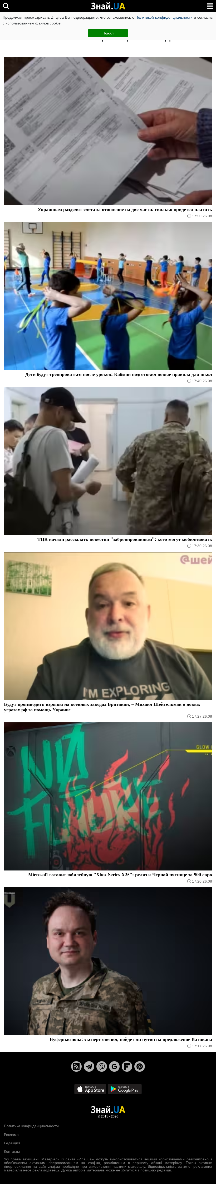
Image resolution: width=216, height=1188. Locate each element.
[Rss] (76, 1066)
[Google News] (114, 1066)
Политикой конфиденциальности (164, 17)
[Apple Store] (90, 1089)
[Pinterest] (139, 1066)
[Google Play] (124, 1089)
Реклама (11, 1134)
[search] (6, 6)
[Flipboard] (127, 1066)
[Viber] (101, 1066)
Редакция (12, 1143)
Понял (108, 33)
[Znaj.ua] (108, 6)
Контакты (12, 1151)
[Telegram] (89, 1066)
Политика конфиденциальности (31, 1126)
